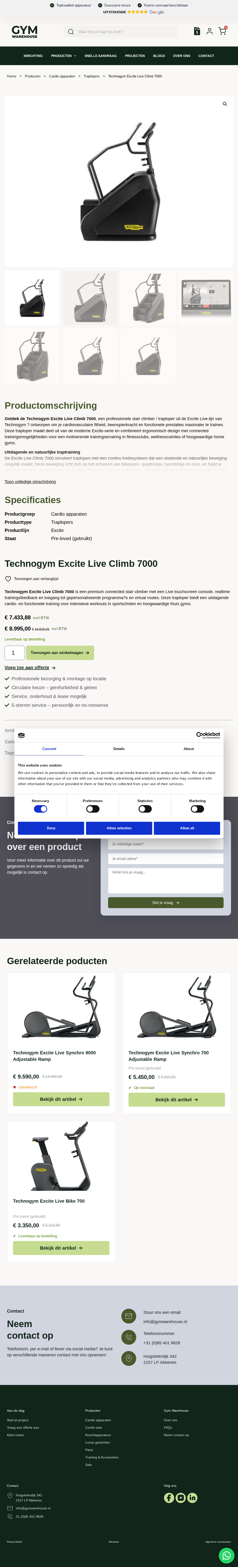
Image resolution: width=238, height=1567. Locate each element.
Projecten (135, 56)
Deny (51, 828)
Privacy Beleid (14, 1541)
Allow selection (119, 828)
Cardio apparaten (62, 76)
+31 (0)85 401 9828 (161, 1343)
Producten (61, 56)
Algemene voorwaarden (218, 1541)
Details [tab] (119, 749)
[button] (133, 12)
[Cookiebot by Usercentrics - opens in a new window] (199, 735)
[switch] (92, 809)
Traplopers (92, 76)
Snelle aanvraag (101, 56)
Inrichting (33, 56)
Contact (206, 56)
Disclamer (114, 1541)
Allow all (187, 828)
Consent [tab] (49, 749)
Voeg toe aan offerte (27, 667)
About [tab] (189, 749)
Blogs (159, 56)
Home (11, 76)
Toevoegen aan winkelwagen (57, 653)
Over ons (181, 56)
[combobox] (120, 31)
